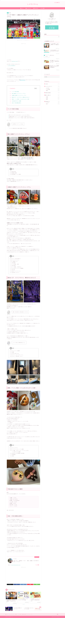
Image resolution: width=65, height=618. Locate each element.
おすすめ (52, 88)
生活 (52, 98)
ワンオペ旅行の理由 (15, 91)
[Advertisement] (23, 51)
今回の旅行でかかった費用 (16, 101)
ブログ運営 (52, 89)
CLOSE (35, 88)
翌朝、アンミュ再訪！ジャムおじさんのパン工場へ (21, 99)
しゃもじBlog (32, 4)
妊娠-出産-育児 (52, 92)
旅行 (52, 103)
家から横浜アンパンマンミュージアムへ (19, 93)
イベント (52, 102)
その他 (52, 83)
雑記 (7, 12)
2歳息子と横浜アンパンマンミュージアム (19, 95)
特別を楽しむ (52, 101)
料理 (52, 96)
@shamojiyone (15, 61)
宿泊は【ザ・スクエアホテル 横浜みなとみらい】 (21, 97)
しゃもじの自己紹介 (11, 65)
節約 (52, 99)
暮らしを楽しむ (52, 95)
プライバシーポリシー (9, 616)
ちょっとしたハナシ (52, 86)
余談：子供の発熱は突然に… (17, 102)
